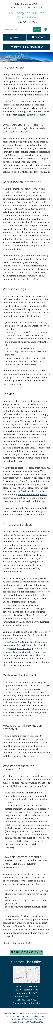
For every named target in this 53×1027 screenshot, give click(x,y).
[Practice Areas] (26, 47)
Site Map (20, 1016)
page (10, 651)
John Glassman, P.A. (20, 1013)
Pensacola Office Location (27, 1003)
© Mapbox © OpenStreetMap (30, 1022)
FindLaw (38, 1019)
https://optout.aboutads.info (26, 641)
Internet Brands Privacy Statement (26, 114)
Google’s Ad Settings (34, 501)
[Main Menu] (14, 37)
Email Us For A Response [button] (28, 952)
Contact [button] (40, 37)
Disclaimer (10, 1016)
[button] (50, 1009)
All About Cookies (23, 487)
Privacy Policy (32, 1016)
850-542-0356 (27, 22)
